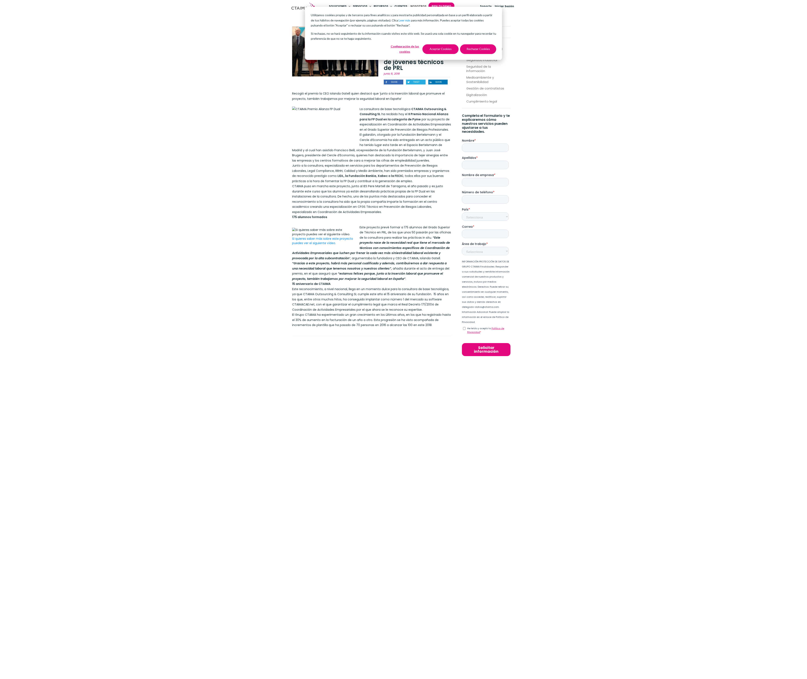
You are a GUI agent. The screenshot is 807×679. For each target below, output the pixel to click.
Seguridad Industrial (481, 60)
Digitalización (476, 95)
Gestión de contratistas (485, 88)
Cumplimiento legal (481, 101)
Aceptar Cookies (441, 49)
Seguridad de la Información (478, 68)
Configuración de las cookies (405, 49)
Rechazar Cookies (478, 49)
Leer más (404, 20)
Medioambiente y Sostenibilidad (480, 79)
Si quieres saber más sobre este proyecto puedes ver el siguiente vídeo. (322, 241)
